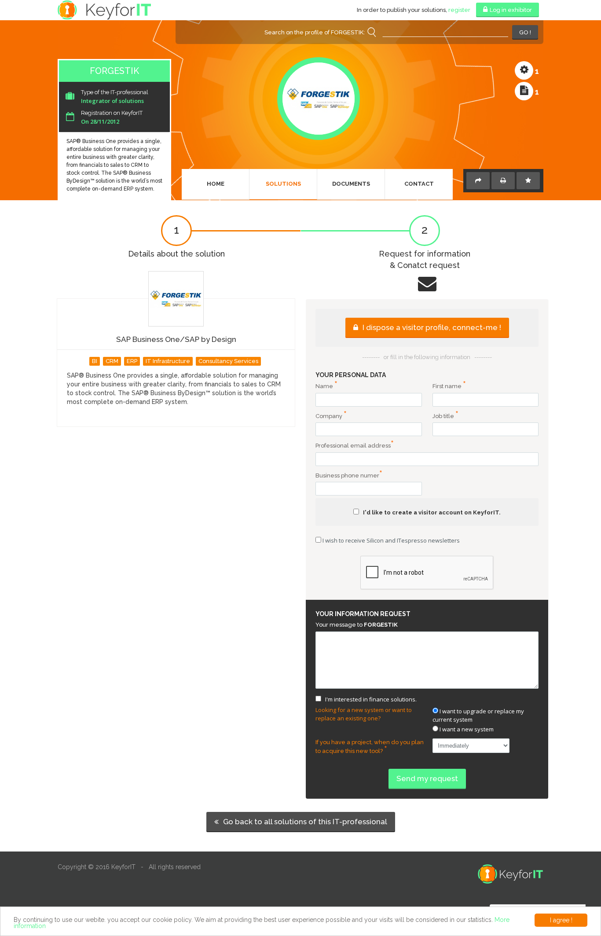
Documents (351, 183)
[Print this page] (503, 180)
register (459, 10)
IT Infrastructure (168, 361)
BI (94, 361)
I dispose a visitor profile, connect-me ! (431, 327)
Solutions (283, 183)
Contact (419, 183)
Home (215, 183)
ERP (132, 361)
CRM (112, 361)
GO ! (525, 32)
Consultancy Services (228, 361)
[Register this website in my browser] (528, 180)
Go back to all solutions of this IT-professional (304, 821)
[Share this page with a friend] (478, 180)
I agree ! (561, 920)
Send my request (427, 778)
